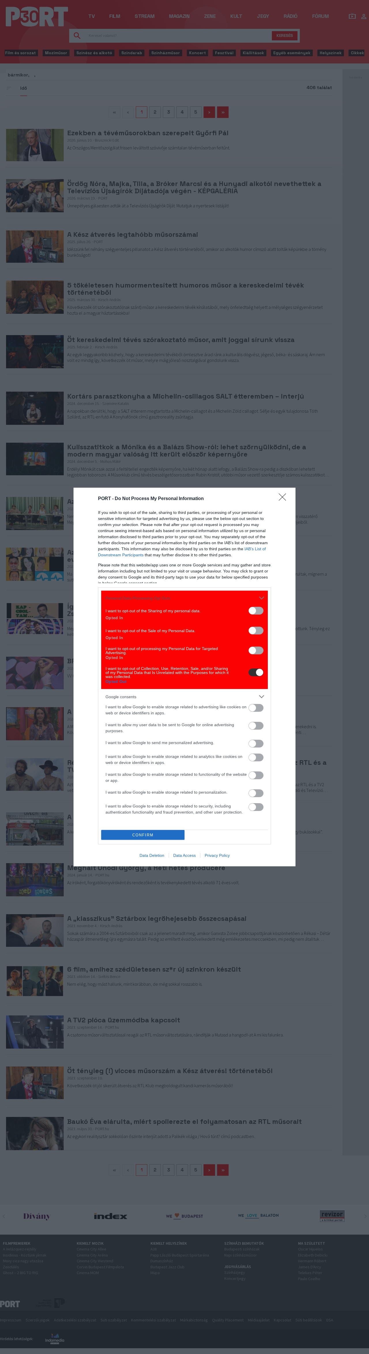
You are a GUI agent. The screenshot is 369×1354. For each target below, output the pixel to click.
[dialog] (184, 677)
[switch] (255, 611)
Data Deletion (152, 855)
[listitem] (184, 598)
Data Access (184, 855)
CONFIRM (143, 835)
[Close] (284, 498)
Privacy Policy (217, 855)
